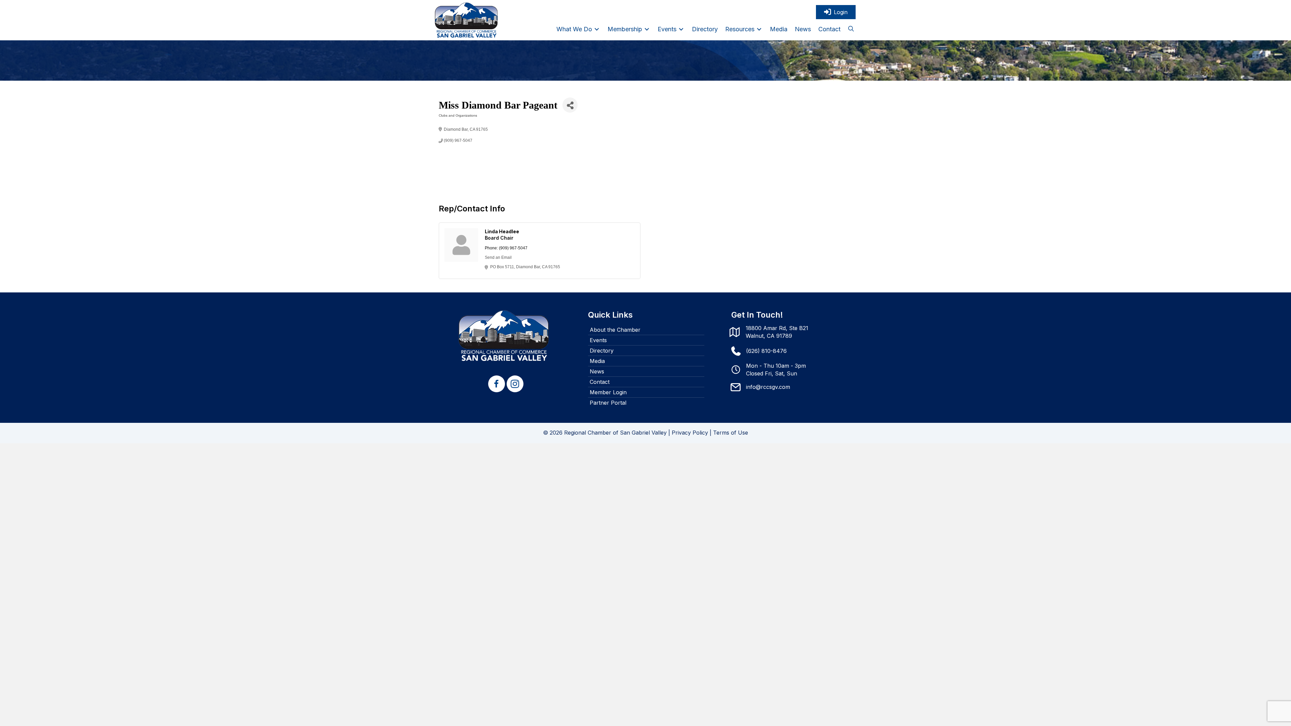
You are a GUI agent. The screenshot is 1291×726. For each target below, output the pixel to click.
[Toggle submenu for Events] (681, 29)
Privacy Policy (690, 432)
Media (597, 361)
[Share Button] (570, 105)
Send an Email (498, 257)
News (597, 371)
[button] (851, 29)
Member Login (608, 392)
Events (598, 340)
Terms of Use (730, 432)
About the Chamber (615, 329)
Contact (600, 381)
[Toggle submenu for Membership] (647, 29)
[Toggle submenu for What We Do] (597, 29)
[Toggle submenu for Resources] (759, 29)
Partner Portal (608, 402)
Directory (602, 350)
